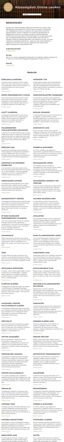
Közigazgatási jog (10, 51)
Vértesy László (10, 65)
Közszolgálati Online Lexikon (38, 7)
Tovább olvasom (5, 91)
